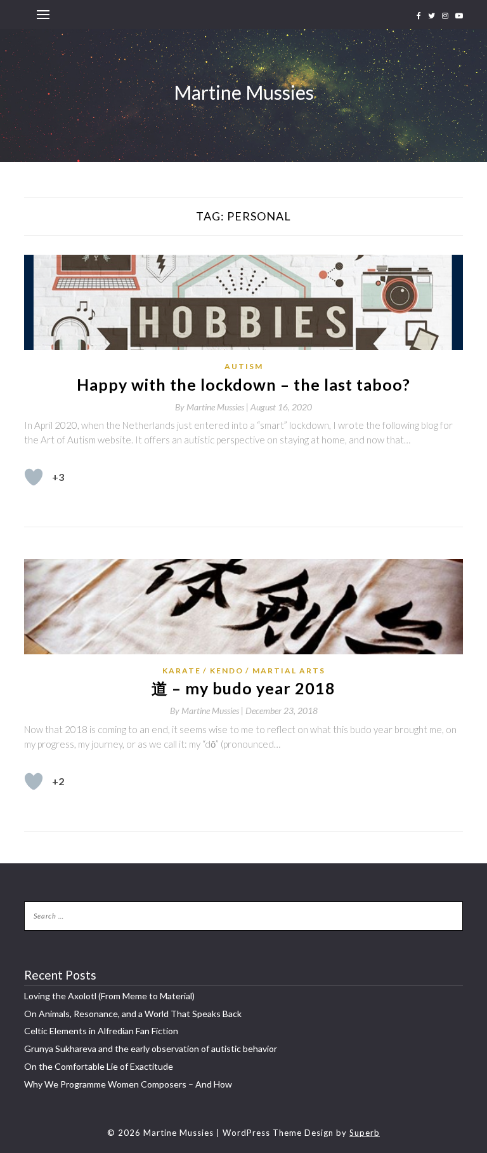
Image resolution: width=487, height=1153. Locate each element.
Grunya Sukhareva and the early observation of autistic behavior (150, 1048)
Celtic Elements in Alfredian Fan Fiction (101, 1030)
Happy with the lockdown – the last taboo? (243, 384)
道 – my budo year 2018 (243, 688)
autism (243, 366)
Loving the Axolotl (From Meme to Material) (109, 995)
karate (181, 670)
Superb (364, 1133)
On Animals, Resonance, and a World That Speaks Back (133, 1013)
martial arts (288, 670)
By (212, 406)
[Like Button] (33, 477)
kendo (227, 670)
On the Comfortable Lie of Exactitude (98, 1066)
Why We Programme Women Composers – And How (128, 1084)
